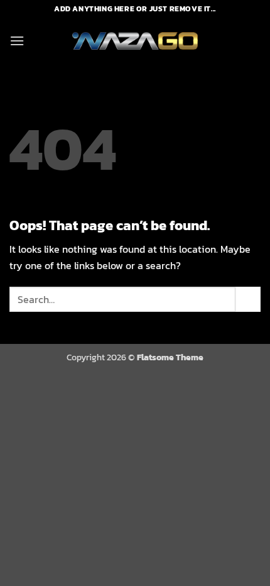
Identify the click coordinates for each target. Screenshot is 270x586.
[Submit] (248, 299)
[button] (16, 40)
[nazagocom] (135, 41)
